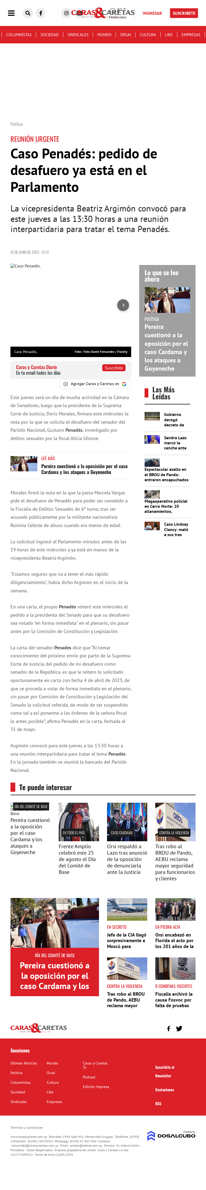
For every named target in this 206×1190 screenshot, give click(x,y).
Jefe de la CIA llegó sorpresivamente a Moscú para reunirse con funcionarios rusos (126, 946)
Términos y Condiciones (26, 1127)
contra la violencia (174, 832)
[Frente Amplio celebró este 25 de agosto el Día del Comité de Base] (79, 839)
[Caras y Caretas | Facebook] (41, 13)
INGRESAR (152, 13)
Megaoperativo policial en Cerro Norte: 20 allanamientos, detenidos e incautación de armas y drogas (167, 511)
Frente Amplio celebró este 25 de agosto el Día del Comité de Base (77, 859)
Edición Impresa (96, 1086)
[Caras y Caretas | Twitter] (179, 1028)
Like (169, 35)
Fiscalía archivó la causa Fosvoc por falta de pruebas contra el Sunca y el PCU (174, 1005)
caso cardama (122, 832)
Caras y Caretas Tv (95, 1065)
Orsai (125, 35)
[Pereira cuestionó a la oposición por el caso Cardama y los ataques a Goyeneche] (23, 466)
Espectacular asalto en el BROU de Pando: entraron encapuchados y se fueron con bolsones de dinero (167, 479)
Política (16, 1072)
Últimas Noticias (23, 1063)
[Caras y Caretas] (38, 1032)
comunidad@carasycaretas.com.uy (34, 1145)
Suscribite (114, 367)
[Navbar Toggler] (15, 13)
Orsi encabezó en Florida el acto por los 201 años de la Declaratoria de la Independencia (174, 946)
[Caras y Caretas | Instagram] (66, 13)
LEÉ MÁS (48, 458)
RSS (158, 1103)
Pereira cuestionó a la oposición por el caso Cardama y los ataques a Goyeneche (84, 469)
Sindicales (78, 35)
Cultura (148, 35)
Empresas (191, 35)
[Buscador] (28, 13)
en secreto (117, 927)
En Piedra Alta (167, 927)
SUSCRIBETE (184, 13)
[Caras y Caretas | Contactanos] (189, 1028)
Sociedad (50, 35)
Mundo (104, 35)
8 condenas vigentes (173, 986)
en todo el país (74, 832)
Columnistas (19, 35)
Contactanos (164, 1089)
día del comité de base (31, 806)
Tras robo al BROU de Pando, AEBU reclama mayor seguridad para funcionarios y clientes (175, 862)
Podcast (89, 1077)
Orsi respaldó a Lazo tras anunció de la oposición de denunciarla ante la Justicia (127, 859)
